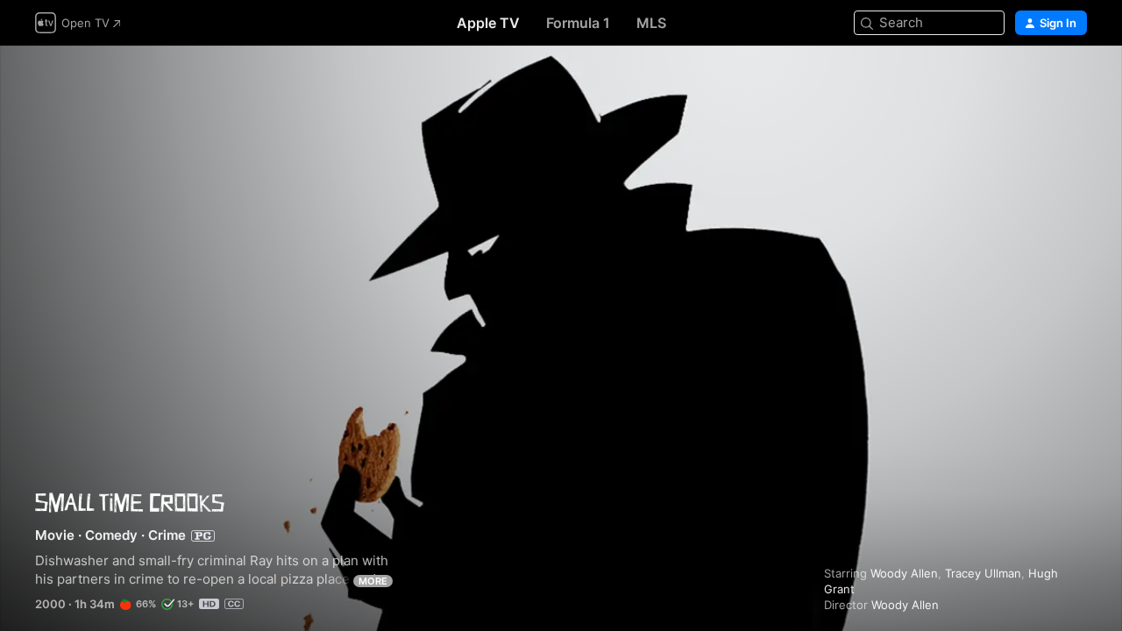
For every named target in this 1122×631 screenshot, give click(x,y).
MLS (651, 23)
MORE (373, 581)
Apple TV (488, 23)
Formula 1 (578, 23)
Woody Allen (904, 573)
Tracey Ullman (983, 573)
